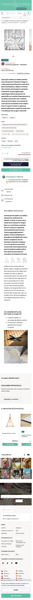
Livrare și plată (7, 147)
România (21, 573)
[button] (14, 56)
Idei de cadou (20, 533)
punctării (13, 232)
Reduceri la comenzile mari (20, 541)
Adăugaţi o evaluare (11, 399)
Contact (4, 546)
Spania (20, 578)
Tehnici (3, 528)
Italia (19, 576)
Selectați (11, 444)
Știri (17, 530)
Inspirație (4, 533)
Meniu (2, 14)
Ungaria (20, 571)
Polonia (6, 576)
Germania (7, 578)
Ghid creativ (5, 554)
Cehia (5, 571)
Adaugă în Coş (17, 170)
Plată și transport (6, 544)
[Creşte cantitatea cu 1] (7, 153)
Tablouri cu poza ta (7, 530)
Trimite (19, 501)
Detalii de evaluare (23, 73)
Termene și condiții (7, 541)
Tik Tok (25, 454)
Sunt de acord (16, 596)
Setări (16, 590)
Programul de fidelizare (20, 546)
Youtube (28, 454)
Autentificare (19, 13)
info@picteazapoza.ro (12, 519)
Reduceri (18, 528)
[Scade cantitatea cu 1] (2, 153)
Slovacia (6, 573)
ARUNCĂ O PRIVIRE (21, 8)
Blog (17, 554)
